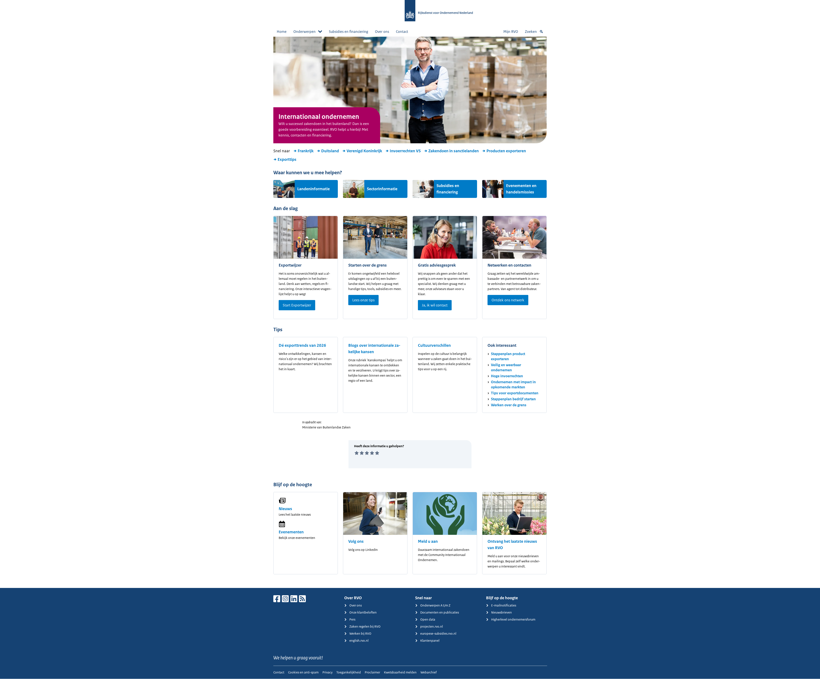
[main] (410, 312)
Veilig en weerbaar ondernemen (506, 367)
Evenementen (291, 532)
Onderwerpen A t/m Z (435, 605)
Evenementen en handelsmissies (521, 189)
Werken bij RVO (360, 633)
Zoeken (531, 31)
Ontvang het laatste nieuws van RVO (512, 544)
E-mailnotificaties (503, 605)
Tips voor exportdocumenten (514, 393)
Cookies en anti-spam (303, 672)
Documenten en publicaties (439, 612)
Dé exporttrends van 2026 (302, 345)
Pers (352, 619)
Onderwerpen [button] (304, 31)
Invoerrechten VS (405, 151)
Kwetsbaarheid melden (400, 672)
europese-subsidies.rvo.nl (438, 633)
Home (282, 31)
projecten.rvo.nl (431, 626)
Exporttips (287, 159)
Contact (402, 31)
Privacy (327, 672)
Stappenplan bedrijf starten (513, 399)
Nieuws (285, 508)
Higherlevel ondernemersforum (513, 619)
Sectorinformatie (382, 189)
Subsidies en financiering (348, 31)
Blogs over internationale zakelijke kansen (374, 348)
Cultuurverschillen (434, 345)
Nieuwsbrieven (501, 612)
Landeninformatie (313, 189)
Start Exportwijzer (297, 305)
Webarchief (428, 672)
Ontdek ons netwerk (508, 300)
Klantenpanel (429, 640)
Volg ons (356, 541)
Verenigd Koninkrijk (364, 151)
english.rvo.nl (359, 640)
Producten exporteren (506, 151)
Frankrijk (305, 151)
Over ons (382, 31)
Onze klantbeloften (363, 612)
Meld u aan (428, 541)
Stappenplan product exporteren (508, 356)
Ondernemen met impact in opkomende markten (513, 384)
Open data (427, 619)
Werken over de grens (508, 405)
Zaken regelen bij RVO (365, 626)
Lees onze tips (363, 300)
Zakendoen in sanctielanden (453, 151)
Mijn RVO (510, 31)
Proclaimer (372, 672)
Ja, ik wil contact (435, 305)
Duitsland (330, 151)
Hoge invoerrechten (507, 376)
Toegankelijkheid (348, 672)
